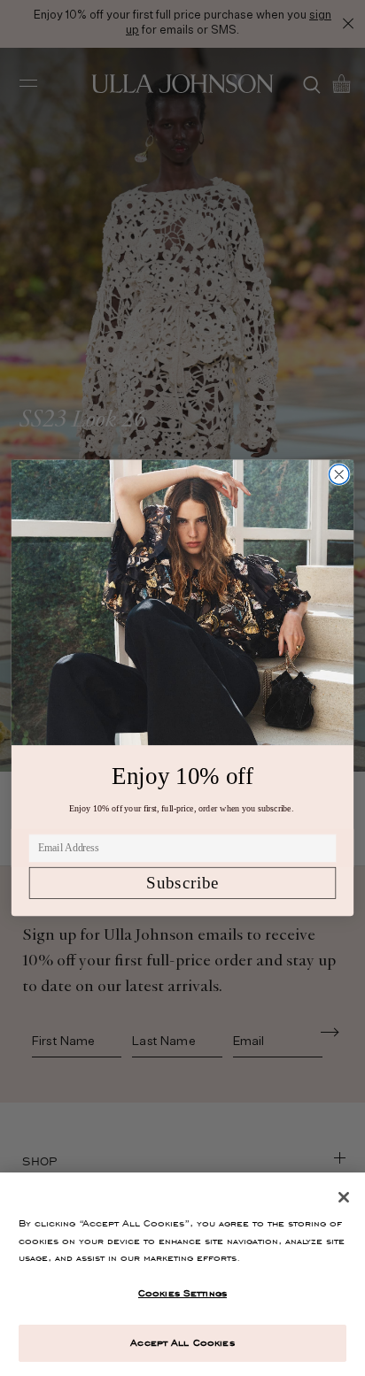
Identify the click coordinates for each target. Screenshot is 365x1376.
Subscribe (182, 882)
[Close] (343, 1197)
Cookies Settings (182, 1293)
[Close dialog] (339, 475)
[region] (182, 1274)
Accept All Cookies (182, 1342)
